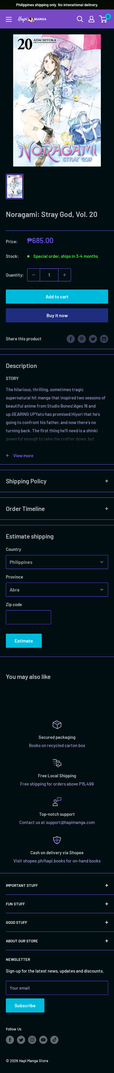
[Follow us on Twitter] (21, 1040)
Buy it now (57, 315)
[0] (103, 19)
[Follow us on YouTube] (43, 1040)
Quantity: (15, 275)
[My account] (91, 19)
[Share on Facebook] (71, 338)
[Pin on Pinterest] (82, 338)
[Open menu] (9, 19)
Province (14, 576)
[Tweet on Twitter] (93, 338)
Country (13, 549)
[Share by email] (104, 338)
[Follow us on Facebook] (10, 1040)
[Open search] (80, 19)
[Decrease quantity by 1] (33, 275)
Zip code (14, 604)
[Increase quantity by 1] (64, 275)
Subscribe (25, 1005)
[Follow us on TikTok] (54, 1040)
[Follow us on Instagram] (32, 1040)
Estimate (24, 640)
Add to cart (57, 296)
